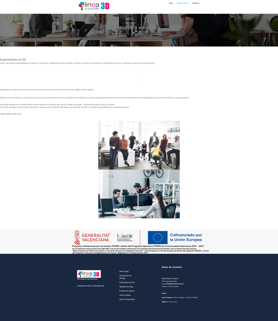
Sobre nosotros (183, 3)
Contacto (195, 3)
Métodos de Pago (126, 287)
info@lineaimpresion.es (175, 284)
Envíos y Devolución (127, 299)
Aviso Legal (123, 271)
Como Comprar (125, 295)
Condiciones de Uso (127, 282)
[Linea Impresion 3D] (94, 5)
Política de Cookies (126, 291)
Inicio (171, 3)
